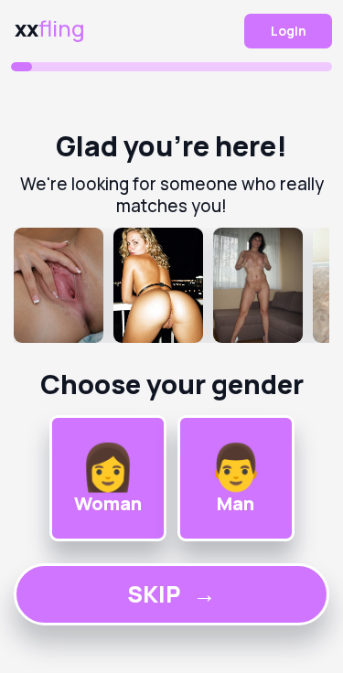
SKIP (171, 594)
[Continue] (171, 285)
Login (288, 30)
